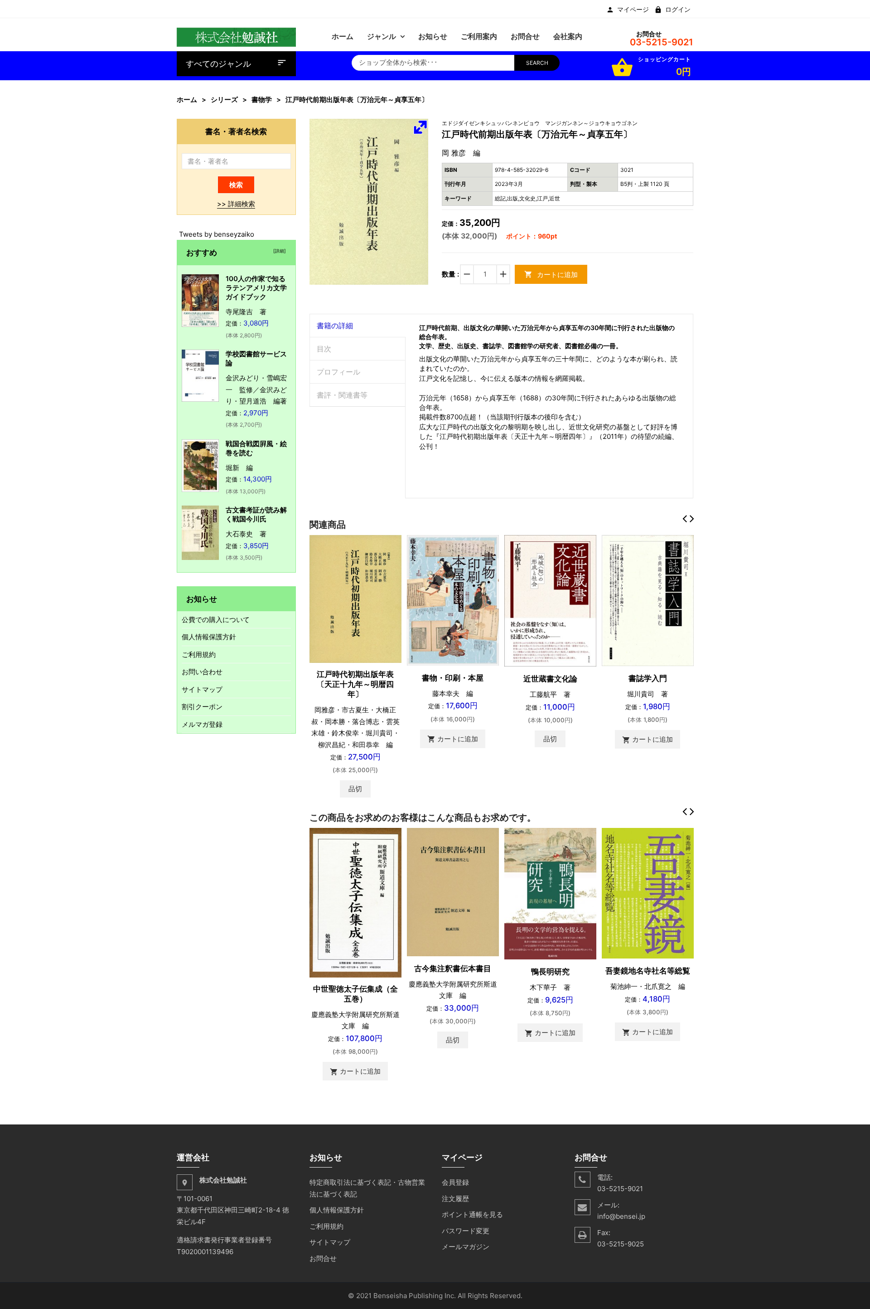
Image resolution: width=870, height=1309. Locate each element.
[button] (420, 127)
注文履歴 (455, 1198)
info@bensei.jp (621, 1216)
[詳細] (278, 250)
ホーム (187, 99)
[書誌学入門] (648, 600)
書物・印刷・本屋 (452, 677)
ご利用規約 (199, 654)
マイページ (633, 9)
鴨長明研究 (550, 971)
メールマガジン (465, 1246)
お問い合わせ (202, 671)
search (537, 62)
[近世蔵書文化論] (550, 600)
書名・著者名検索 (236, 131)
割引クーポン (202, 706)
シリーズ (224, 99)
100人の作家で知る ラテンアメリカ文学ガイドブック (259, 287)
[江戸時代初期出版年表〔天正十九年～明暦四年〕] (355, 598)
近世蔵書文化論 (550, 678)
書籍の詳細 (335, 325)
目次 (324, 348)
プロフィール (338, 371)
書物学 (261, 99)
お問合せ (323, 1258)
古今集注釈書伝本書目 (452, 968)
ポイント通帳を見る (472, 1214)
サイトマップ (202, 689)
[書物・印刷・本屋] (453, 599)
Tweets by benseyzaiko (216, 234)
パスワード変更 (465, 1230)
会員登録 (455, 1182)
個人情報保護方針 (209, 637)
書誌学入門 (647, 678)
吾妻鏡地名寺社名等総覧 (647, 970)
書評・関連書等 (342, 394)
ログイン (678, 9)
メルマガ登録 (202, 724)
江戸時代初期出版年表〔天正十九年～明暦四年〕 (355, 684)
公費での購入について (216, 619)
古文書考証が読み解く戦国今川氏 (256, 514)
